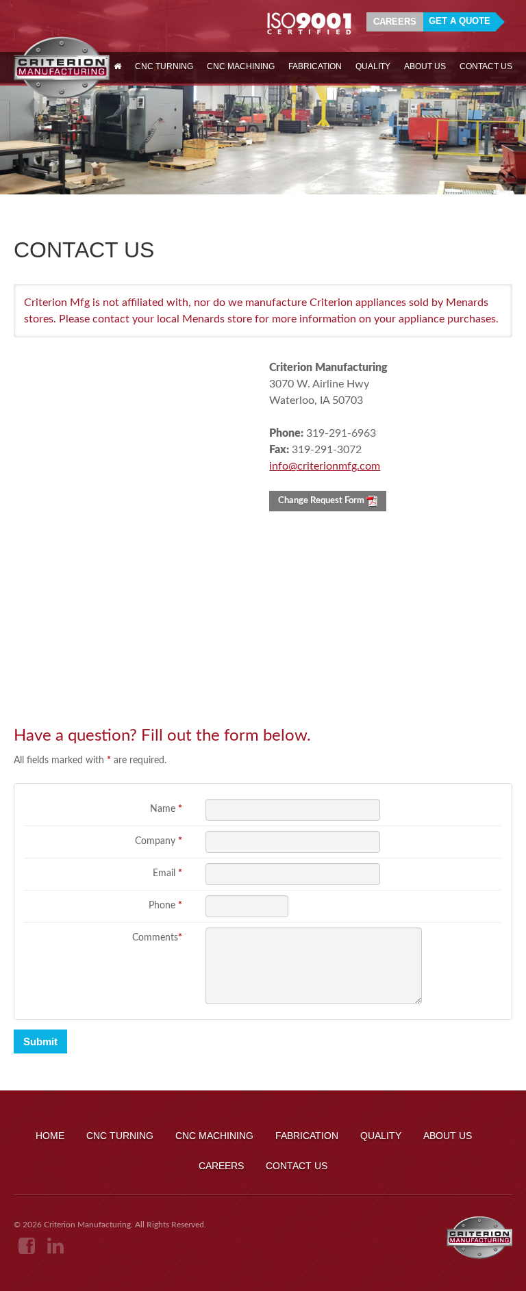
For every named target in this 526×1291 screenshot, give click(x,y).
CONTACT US (486, 66)
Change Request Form (322, 500)
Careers (394, 21)
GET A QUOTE (459, 21)
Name (166, 809)
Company (158, 841)
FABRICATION (315, 66)
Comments (157, 938)
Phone (165, 905)
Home (50, 1135)
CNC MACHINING (241, 66)
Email (167, 873)
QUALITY (372, 66)
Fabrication (306, 1135)
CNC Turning (119, 1135)
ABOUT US (425, 66)
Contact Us (296, 1165)
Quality (380, 1135)
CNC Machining (214, 1135)
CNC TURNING (164, 66)
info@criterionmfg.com (324, 466)
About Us (447, 1135)
